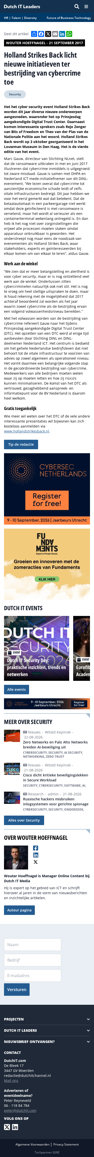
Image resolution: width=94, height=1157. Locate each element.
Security (15, 94)
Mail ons (11, 1080)
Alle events (16, 689)
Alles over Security (24, 820)
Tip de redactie (21, 444)
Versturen (16, 989)
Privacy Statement (66, 1144)
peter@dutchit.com (20, 1110)
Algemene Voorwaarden (33, 1144)
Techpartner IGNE (47, 1152)
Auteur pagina (19, 910)
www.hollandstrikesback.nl (26, 431)
